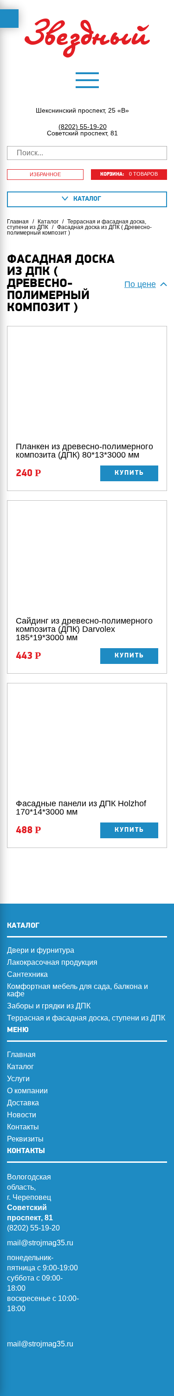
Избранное (45, 174)
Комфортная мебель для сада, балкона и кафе (77, 990)
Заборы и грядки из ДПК (48, 1006)
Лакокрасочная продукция (52, 962)
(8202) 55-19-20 (82, 126)
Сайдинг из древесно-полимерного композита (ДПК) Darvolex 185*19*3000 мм (84, 629)
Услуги (18, 1079)
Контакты (23, 1127)
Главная (18, 221)
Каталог (48, 221)
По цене (140, 284)
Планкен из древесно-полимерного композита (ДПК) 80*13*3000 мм (84, 450)
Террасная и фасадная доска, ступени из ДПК (76, 224)
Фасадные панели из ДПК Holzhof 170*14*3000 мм (81, 807)
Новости (21, 1115)
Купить (129, 473)
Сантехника (27, 974)
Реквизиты (25, 1139)
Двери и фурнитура (40, 950)
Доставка (23, 1103)
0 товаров (129, 174)
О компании (27, 1091)
